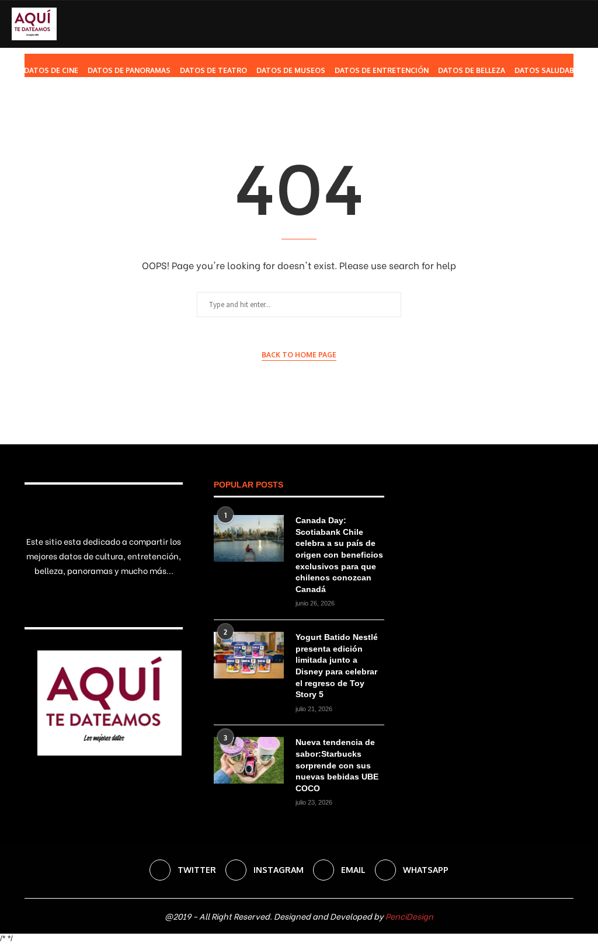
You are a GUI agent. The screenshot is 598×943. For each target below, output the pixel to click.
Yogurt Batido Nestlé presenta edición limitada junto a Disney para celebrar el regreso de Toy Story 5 (336, 665)
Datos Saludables (550, 70)
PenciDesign (409, 916)
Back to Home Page (299, 354)
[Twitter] (519, 119)
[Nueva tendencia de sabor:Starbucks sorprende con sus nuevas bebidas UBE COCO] (249, 760)
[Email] (544, 119)
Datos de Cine (51, 70)
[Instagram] (532, 119)
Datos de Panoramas (129, 70)
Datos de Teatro (213, 70)
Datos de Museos (290, 70)
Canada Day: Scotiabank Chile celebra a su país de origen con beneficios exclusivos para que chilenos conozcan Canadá (339, 555)
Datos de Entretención (382, 70)
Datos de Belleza (471, 70)
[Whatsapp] (556, 119)
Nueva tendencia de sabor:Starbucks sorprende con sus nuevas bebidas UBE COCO (336, 764)
